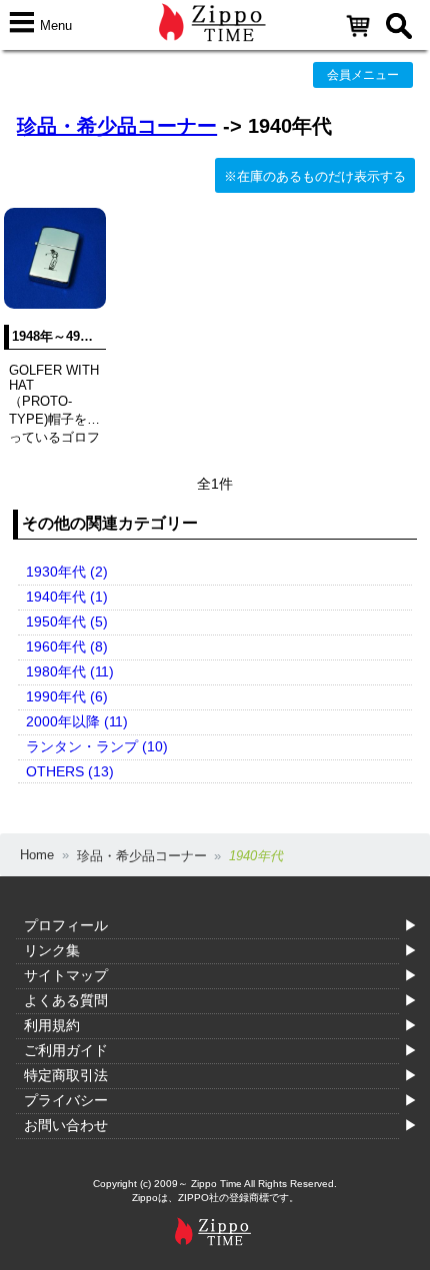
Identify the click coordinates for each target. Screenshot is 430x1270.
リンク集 (52, 950)
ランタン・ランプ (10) (97, 746)
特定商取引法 (66, 1075)
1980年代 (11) (70, 671)
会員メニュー (363, 75)
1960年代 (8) (67, 646)
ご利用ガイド (66, 1050)
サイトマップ (66, 975)
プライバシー (66, 1100)
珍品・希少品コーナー (117, 126)
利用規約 (52, 1025)
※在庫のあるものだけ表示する (315, 176)
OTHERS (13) (70, 771)
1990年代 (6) (67, 696)
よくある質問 (66, 1000)
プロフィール (66, 925)
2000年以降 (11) (77, 721)
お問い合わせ (66, 1125)
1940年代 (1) (67, 597)
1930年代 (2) (67, 572)
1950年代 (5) (67, 622)
